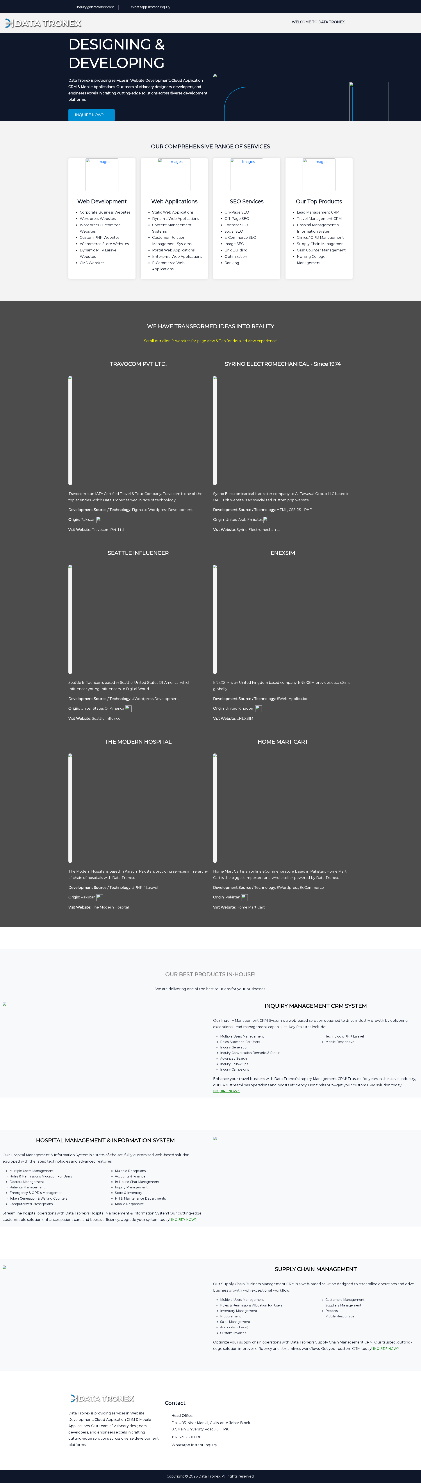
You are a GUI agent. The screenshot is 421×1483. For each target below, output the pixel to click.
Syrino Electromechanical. (259, 530)
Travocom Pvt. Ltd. (108, 530)
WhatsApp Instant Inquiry (150, 7)
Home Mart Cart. (251, 907)
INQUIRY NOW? (184, 1220)
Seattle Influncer (107, 718)
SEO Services (247, 201)
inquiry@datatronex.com (95, 7)
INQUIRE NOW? (90, 115)
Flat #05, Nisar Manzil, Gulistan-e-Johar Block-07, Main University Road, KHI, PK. (211, 1426)
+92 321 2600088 (186, 1437)
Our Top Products (319, 201)
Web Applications (174, 201)
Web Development (102, 201)
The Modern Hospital (110, 907)
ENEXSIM (245, 718)
